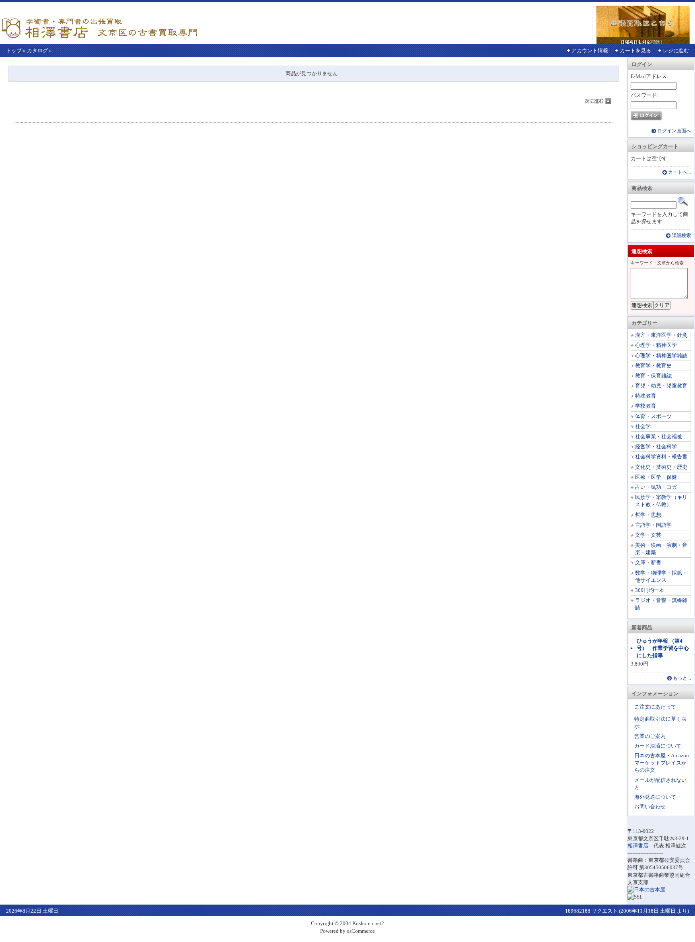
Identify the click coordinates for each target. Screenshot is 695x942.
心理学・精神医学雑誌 (661, 355)
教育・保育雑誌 (653, 376)
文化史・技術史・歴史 (661, 467)
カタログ (37, 50)
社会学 (643, 426)
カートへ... (679, 172)
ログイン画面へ (674, 131)
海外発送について (655, 797)
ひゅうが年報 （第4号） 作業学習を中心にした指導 (663, 648)
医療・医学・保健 (656, 477)
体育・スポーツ (653, 416)
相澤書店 (637, 846)
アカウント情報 (590, 50)
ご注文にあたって (655, 707)
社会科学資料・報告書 (661, 456)
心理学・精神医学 (656, 345)
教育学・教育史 (653, 366)
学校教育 (645, 406)
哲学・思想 (648, 515)
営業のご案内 (650, 736)
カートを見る (635, 50)
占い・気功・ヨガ (656, 487)
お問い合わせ (650, 807)
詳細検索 (681, 235)
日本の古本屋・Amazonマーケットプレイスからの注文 (661, 762)
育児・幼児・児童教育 (661, 386)
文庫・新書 (648, 562)
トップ (14, 50)
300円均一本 (649, 590)
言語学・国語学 (653, 525)
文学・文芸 (648, 535)
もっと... (682, 678)
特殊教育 (645, 396)
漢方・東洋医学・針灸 (661, 335)
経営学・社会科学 (656, 446)
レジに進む (676, 50)
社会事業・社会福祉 (658, 436)
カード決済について (657, 746)
